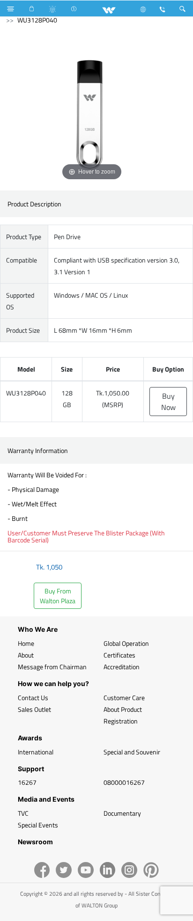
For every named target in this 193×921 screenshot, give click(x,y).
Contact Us (33, 697)
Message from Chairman (52, 667)
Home (26, 643)
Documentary (122, 813)
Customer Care (124, 697)
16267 (27, 782)
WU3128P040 (37, 20)
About (26, 655)
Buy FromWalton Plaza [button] (57, 596)
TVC (23, 813)
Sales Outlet (34, 709)
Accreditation (122, 667)
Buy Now (168, 401)
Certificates (119, 655)
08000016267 (124, 782)
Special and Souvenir (132, 752)
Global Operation (126, 643)
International (35, 752)
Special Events (38, 825)
